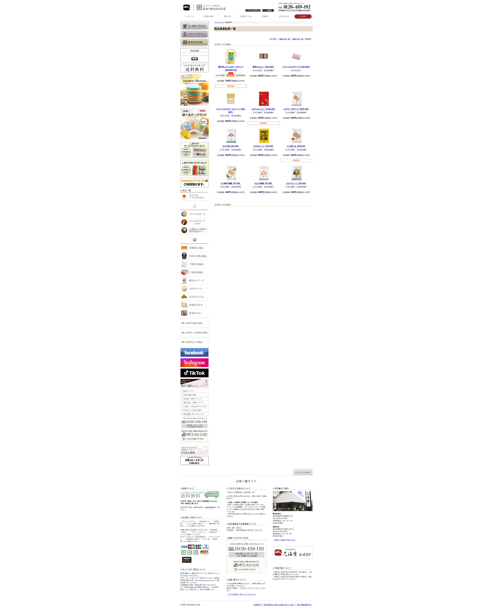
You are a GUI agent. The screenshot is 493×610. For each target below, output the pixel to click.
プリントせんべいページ (204, 580)
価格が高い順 (297, 39)
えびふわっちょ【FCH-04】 (264, 109)
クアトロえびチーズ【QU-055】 (296, 67)
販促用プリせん (246, 16)
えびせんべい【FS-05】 (263, 146)
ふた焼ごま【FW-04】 (296, 146)
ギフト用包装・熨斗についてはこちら (242, 594)
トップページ (190, 16)
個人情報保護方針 (304, 605)
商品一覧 (227, 16)
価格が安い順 (284, 39)
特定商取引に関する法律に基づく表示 (279, 605)
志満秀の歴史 (209, 16)
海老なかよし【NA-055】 (263, 67)
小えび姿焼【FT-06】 (263, 183)
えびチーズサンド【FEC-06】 (296, 109)
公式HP (303, 16)
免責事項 (257, 605)
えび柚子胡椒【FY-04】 (231, 183)
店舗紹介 (265, 16)
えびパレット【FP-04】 (296, 183)
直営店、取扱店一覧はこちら (285, 540)
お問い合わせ (284, 16)
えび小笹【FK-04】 (230, 146)
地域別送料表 (210, 507)
